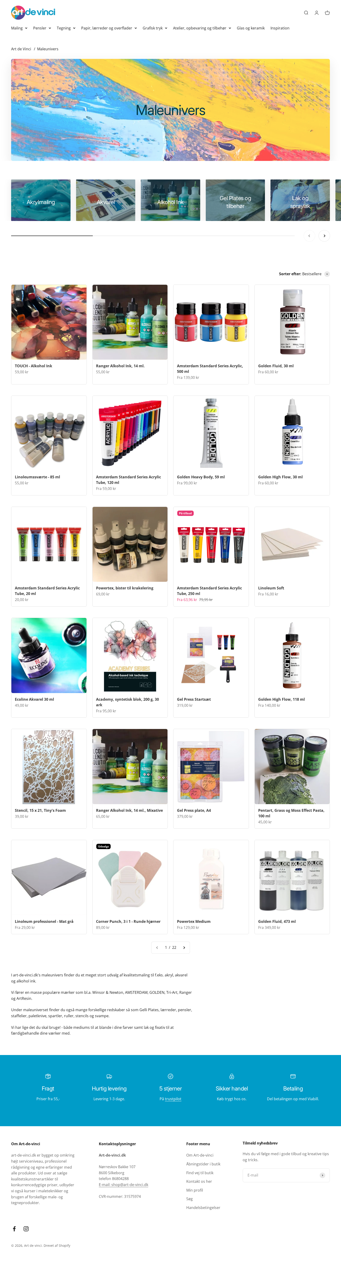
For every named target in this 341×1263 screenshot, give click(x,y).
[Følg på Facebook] (14, 1229)
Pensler (39, 28)
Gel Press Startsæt (194, 699)
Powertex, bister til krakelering (124, 588)
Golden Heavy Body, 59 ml (201, 477)
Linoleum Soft (271, 588)
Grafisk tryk (153, 28)
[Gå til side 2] (184, 947)
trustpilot (173, 1098)
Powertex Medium (194, 921)
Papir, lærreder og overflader (106, 28)
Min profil (194, 1190)
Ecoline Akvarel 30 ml (34, 699)
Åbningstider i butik (203, 1164)
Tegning (64, 28)
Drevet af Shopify (57, 1245)
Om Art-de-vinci (199, 1155)
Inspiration (280, 28)
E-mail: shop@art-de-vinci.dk (123, 1184)
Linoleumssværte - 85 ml (37, 477)
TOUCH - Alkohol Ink (33, 365)
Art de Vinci (21, 48)
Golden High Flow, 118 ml (281, 699)
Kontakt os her (199, 1181)
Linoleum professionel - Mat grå (44, 921)
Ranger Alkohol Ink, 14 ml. (120, 365)
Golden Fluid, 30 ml (276, 365)
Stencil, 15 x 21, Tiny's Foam (40, 810)
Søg (189, 1198)
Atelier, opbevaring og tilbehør (199, 28)
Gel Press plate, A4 (194, 810)
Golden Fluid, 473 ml (277, 921)
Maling (17, 28)
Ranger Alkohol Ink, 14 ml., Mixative (129, 810)
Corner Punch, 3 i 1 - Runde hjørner (128, 921)
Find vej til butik (199, 1172)
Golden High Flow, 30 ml (280, 477)
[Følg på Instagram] (26, 1229)
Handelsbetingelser (203, 1207)
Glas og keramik (251, 28)
